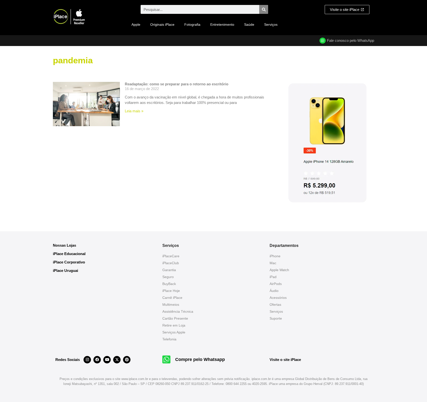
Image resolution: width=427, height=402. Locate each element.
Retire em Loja (173, 325)
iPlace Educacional (69, 254)
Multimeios (170, 305)
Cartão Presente (175, 318)
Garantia (169, 270)
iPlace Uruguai (65, 270)
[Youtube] (107, 359)
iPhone (275, 256)
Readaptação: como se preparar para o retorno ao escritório (176, 84)
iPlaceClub (170, 263)
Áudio (274, 291)
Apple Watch (279, 270)
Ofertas (275, 305)
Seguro (168, 277)
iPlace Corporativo (69, 262)
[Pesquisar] (263, 9)
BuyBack (169, 284)
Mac (273, 263)
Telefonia (169, 339)
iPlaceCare (170, 256)
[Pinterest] (126, 359)
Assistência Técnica (177, 311)
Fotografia (192, 24)
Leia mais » (134, 111)
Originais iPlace (162, 24)
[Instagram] (87, 359)
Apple (135, 24)
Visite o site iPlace (285, 359)
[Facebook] (97, 359)
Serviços (271, 24)
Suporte (276, 318)
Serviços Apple (173, 332)
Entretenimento (222, 24)
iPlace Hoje (171, 291)
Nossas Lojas (64, 245)
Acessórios (278, 298)
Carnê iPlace (172, 298)
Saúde (249, 24)
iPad (273, 277)
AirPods (276, 284)
